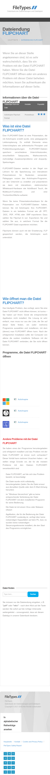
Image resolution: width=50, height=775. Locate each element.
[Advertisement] (25, 268)
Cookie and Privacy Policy (32, 742)
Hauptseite (13, 40)
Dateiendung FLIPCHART (32, 40)
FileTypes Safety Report (13, 746)
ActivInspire (23, 399)
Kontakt (17, 742)
